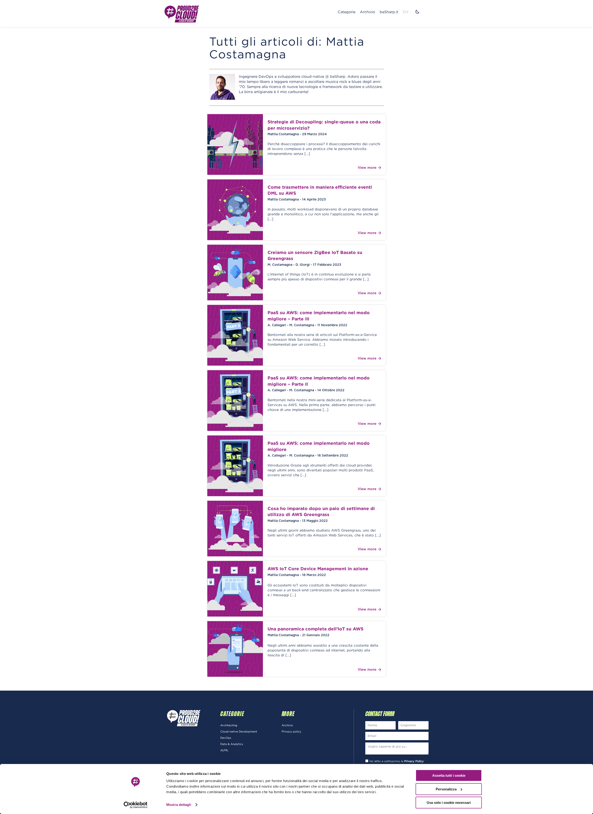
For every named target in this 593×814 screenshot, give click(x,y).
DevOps (225, 737)
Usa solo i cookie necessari (449, 803)
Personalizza (446, 789)
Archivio (367, 12)
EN (405, 12)
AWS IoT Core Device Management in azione (318, 568)
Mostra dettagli (178, 805)
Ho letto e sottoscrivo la (397, 761)
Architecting (228, 725)
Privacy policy (291, 731)
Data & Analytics (231, 743)
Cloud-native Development (238, 731)
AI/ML (224, 750)
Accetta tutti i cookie (448, 775)
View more (367, 167)
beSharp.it (389, 12)
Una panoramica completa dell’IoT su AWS (315, 628)
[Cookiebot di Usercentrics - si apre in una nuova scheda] (135, 804)
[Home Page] (181, 13)
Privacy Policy (414, 761)
